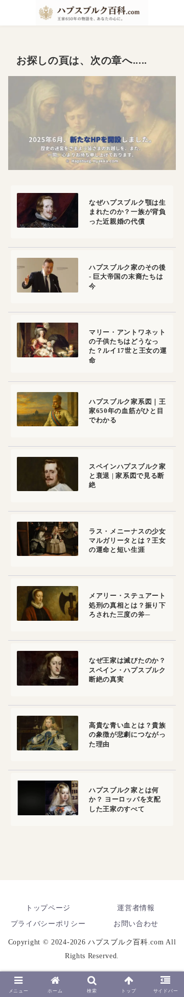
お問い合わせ (135, 924)
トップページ (48, 908)
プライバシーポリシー (48, 924)
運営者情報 (136, 908)
